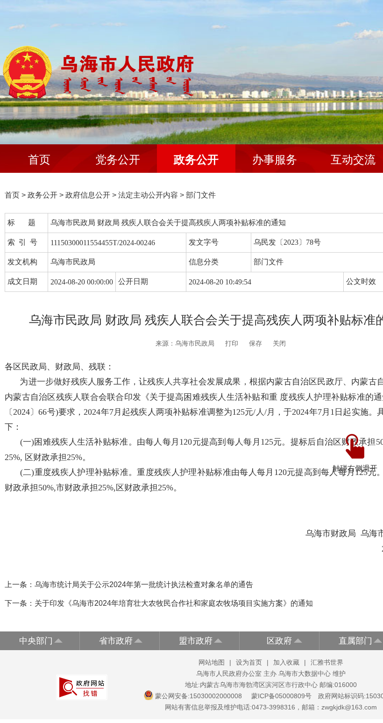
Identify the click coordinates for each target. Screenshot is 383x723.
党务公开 (117, 159)
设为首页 (249, 662)
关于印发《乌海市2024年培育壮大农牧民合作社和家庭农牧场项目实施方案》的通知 (174, 603)
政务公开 (196, 159)
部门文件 (201, 195)
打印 (231, 343)
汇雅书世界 (327, 662)
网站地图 (212, 662)
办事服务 (274, 159)
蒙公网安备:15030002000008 (198, 696)
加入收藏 (286, 662)
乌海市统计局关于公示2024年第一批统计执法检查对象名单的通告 (144, 584)
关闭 (279, 343)
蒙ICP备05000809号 (281, 696)
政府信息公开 (87, 195)
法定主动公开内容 (148, 195)
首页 (39, 159)
